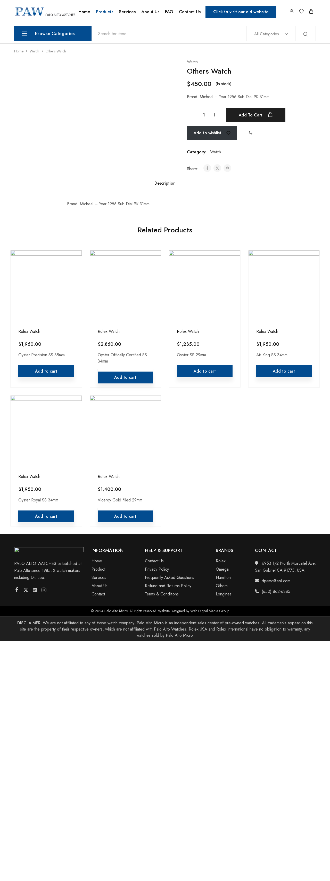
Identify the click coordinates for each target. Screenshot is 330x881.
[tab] (165, 183)
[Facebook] (16, 591)
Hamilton (223, 577)
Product (98, 569)
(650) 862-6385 (276, 591)
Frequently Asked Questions (169, 577)
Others (222, 586)
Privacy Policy (157, 569)
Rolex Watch (29, 331)
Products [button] (104, 12)
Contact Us (190, 12)
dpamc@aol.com (276, 581)
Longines (224, 594)
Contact (98, 594)
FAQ (169, 12)
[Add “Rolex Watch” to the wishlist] (73, 274)
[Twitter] (25, 591)
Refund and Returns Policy (168, 586)
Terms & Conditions (162, 594)
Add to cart (251, 115)
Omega (222, 569)
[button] (250, 133)
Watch (34, 51)
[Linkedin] (34, 591)
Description (165, 183)
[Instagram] (43, 591)
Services (127, 12)
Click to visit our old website (241, 12)
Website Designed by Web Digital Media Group (193, 610)
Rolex (221, 561)
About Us (150, 12)
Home (84, 12)
